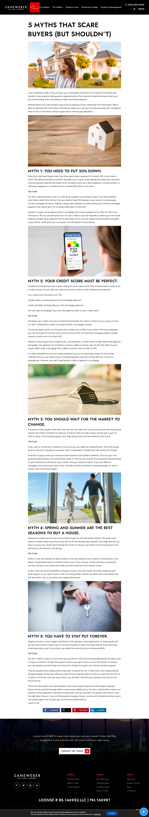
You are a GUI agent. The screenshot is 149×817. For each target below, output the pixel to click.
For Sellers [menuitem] (58, 7)
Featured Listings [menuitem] (89, 7)
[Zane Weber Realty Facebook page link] (17, 785)
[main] (74, 359)
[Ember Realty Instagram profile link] (30, 785)
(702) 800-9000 (136, 5)
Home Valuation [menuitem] (73, 787)
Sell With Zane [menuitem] (73, 779)
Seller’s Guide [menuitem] (73, 783)
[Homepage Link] (22, 7)
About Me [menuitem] (131, 779)
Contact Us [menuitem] (131, 790)
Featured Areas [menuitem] (103, 783)
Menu (141, 9)
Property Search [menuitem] (103, 787)
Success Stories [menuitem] (133, 783)
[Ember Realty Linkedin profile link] (37, 785)
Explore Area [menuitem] (72, 7)
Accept (111, 813)
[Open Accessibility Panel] (144, 812)
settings (97, 814)
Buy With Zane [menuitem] (103, 779)
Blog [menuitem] (129, 787)
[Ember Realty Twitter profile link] (23, 785)
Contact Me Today (72, 751)
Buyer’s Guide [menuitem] (102, 790)
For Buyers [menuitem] (45, 7)
